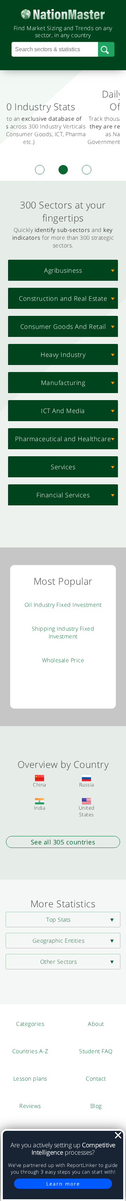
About (96, 1024)
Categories (30, 1024)
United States (86, 811)
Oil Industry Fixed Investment (63, 605)
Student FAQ (96, 1051)
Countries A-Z (30, 1051)
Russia (86, 784)
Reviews (30, 1106)
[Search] (106, 49)
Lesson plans (30, 1078)
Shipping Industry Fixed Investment (63, 632)
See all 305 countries (63, 842)
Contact (96, 1078)
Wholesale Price (63, 660)
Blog (96, 1106)
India (40, 807)
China (39, 784)
